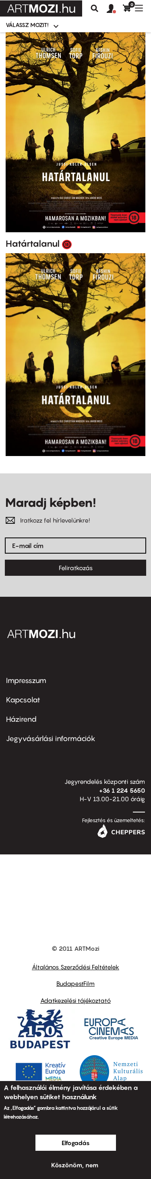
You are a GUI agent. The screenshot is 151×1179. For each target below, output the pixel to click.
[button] (115, 9)
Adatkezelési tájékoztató (75, 1000)
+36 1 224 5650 (122, 790)
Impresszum (26, 680)
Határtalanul (33, 243)
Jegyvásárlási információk (50, 738)
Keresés (95, 8)
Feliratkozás (76, 567)
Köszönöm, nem (74, 1165)
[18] (67, 244)
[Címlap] (41, 8)
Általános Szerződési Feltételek (75, 967)
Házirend (21, 719)
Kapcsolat (23, 700)
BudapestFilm (75, 983)
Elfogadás (76, 1142)
